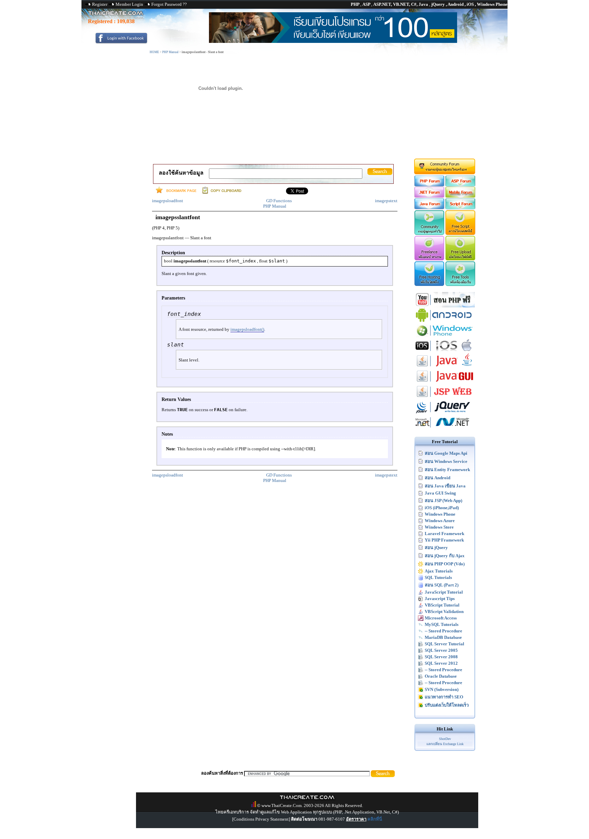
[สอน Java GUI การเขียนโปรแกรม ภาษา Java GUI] (445, 382)
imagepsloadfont (167, 200)
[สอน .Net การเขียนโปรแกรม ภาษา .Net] (445, 428)
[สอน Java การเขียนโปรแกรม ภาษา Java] (445, 367)
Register (99, 4)
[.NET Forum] (429, 196)
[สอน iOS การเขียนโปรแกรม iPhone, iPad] (445, 351)
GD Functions (279, 200)
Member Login (129, 4)
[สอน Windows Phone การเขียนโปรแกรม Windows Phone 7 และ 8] (445, 336)
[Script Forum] (461, 207)
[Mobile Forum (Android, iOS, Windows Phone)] (461, 196)
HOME (154, 52)
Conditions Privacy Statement (261, 819)
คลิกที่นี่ (374, 819)
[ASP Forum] (461, 185)
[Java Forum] (429, 207)
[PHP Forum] (429, 185)
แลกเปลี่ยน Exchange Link (445, 744)
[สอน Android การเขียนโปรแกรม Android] (445, 321)
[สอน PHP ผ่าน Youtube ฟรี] (445, 305)
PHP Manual (170, 52)
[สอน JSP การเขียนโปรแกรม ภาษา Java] (445, 397)
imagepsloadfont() (247, 329)
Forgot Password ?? (169, 4)
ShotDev (445, 739)
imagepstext (386, 200)
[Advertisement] (294, 106)
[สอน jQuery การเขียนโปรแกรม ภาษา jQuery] (445, 413)
